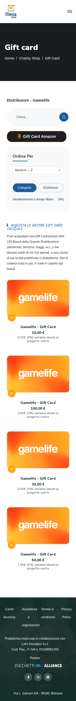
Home (9, 58)
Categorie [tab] (24, 187)
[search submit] (63, 117)
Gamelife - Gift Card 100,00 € (38, 409)
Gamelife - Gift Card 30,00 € (38, 485)
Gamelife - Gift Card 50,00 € (38, 561)
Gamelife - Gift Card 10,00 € (38, 334)
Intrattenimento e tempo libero (33, 199)
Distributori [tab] (50, 187)
